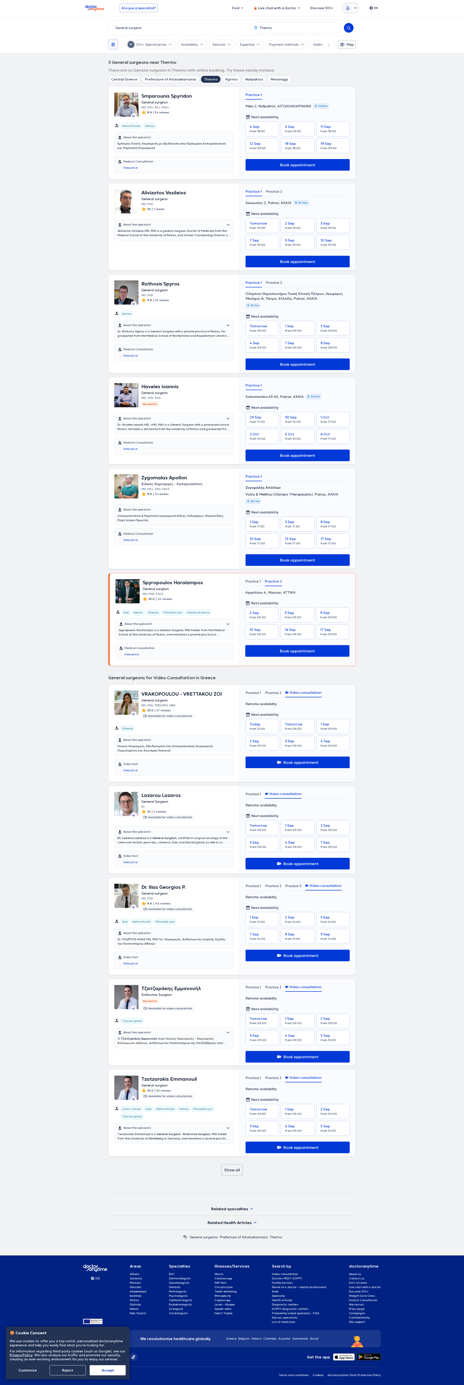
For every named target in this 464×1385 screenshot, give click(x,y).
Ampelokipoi (138, 1291)
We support (357, 1322)
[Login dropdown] (351, 8)
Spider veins (223, 1309)
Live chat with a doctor (365, 1287)
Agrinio (231, 79)
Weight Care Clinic (362, 1296)
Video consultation (285, 1274)
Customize (27, 1370)
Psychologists (178, 1296)
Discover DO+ (359, 1291)
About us (355, 1274)
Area (275, 1291)
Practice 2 (274, 191)
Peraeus (135, 1282)
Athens (134, 1274)
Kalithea (136, 1296)
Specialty (278, 1296)
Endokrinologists (180, 1304)
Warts (219, 1274)
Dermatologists (180, 1278)
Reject (67, 1370)
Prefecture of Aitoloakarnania (170, 79)
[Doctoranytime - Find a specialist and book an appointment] (185, 1237)
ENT (172, 1274)
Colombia (270, 1338)
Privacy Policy (21, 1355)
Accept (108, 1370)
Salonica (136, 1278)
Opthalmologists (180, 1300)
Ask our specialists (284, 1317)
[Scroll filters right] (326, 44)
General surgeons (204, 1237)
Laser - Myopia (225, 1304)
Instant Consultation (363, 1300)
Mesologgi (279, 79)
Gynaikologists (179, 1282)
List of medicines (283, 1322)
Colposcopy (223, 1300)
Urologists (176, 1309)
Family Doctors (282, 1282)
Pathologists (177, 1291)
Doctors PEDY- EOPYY (287, 1278)
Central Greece (124, 79)
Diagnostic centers (285, 1304)
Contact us (356, 1278)
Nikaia (134, 1309)
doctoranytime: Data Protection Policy (354, 1375)
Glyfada (135, 1304)
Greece (231, 1338)
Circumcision (224, 1287)
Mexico (256, 1338)
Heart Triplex (223, 1313)
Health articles (282, 1300)
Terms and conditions (294, 1375)
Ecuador (284, 1338)
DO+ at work (358, 1282)
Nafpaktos (254, 79)
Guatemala (300, 1338)
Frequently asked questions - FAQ (295, 1313)
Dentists (175, 1287)
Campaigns (357, 1313)
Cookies (318, 1375)
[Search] (349, 28)
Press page (356, 1309)
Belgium (244, 1338)
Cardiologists (178, 1313)
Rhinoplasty (223, 1296)
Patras (134, 1300)
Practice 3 (293, 886)
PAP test (220, 1282)
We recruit (356, 1304)
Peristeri (135, 1287)
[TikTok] (133, 1357)
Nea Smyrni (138, 1313)
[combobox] (178, 27)
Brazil (314, 1338)
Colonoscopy (223, 1278)
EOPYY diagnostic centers (290, 1309)
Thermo (211, 79)
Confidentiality (359, 1317)
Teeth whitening (226, 1291)
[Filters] (113, 44)
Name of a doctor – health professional (299, 1287)
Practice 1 (254, 95)
